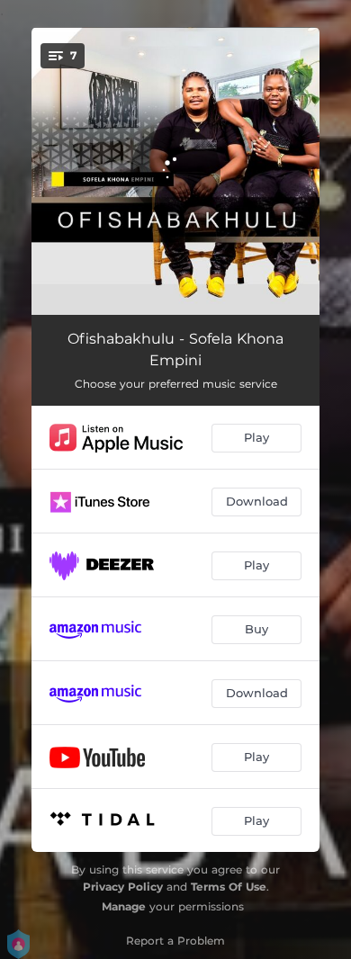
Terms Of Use (228, 886)
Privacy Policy (123, 886)
